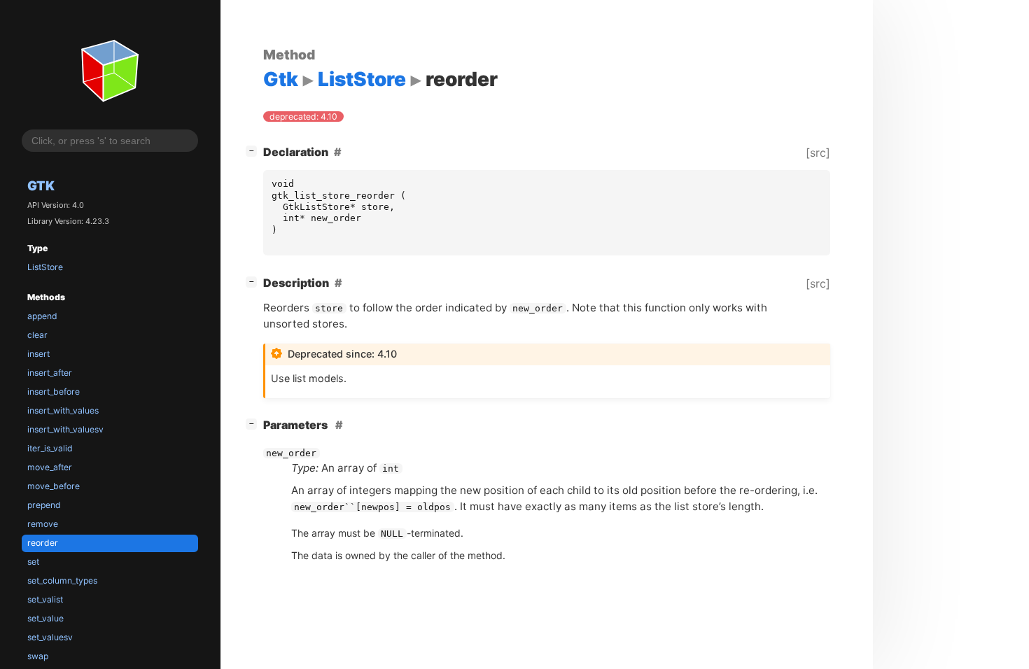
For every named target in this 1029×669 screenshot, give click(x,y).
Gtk (41, 185)
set (33, 561)
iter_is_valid (50, 448)
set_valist (45, 599)
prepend (44, 505)
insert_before (53, 391)
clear (37, 335)
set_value (45, 618)
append (42, 316)
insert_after (49, 372)
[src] (818, 153)
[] (254, 150)
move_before (53, 486)
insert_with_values (63, 410)
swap (37, 656)
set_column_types (62, 580)
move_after (49, 467)
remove (42, 524)
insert (38, 353)
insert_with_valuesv (65, 429)
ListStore (45, 267)
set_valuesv (50, 637)
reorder (42, 542)
